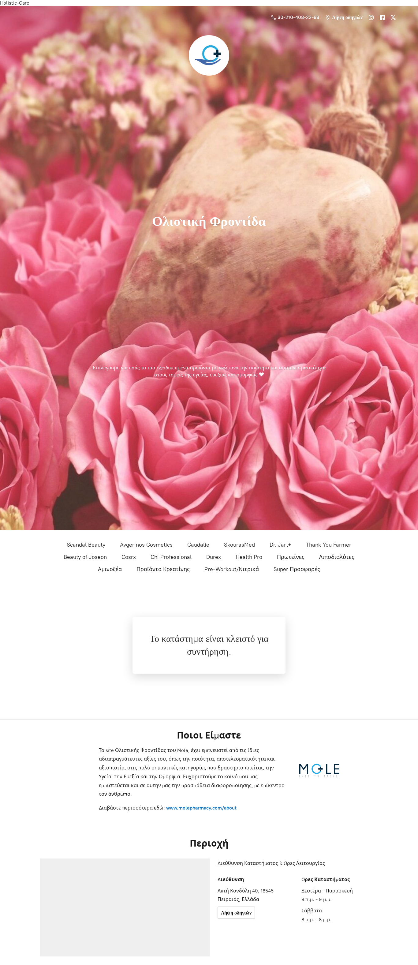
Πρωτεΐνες (290, 557)
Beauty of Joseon (85, 557)
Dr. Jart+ (280, 544)
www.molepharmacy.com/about (201, 808)
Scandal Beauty (86, 544)
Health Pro (249, 557)
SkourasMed (239, 544)
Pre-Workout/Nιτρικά (231, 569)
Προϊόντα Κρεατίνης (163, 569)
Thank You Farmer (328, 544)
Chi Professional (171, 557)
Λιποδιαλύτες (336, 557)
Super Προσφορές (297, 569)
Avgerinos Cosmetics (146, 544)
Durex (213, 557)
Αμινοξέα (110, 569)
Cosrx (128, 557)
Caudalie (198, 544)
